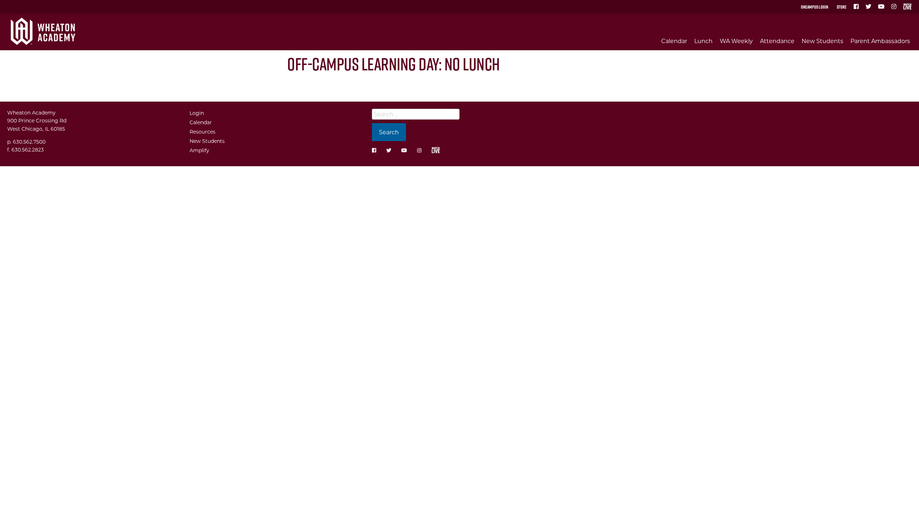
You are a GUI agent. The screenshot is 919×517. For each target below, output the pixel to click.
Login (197, 113)
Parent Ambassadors (880, 41)
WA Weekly (736, 41)
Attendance (777, 41)
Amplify (199, 150)
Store (841, 7)
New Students (822, 41)
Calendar (674, 41)
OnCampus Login (814, 7)
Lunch (703, 41)
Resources (202, 131)
